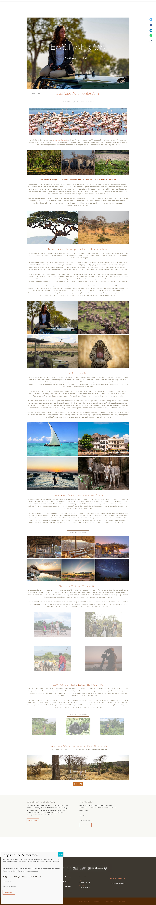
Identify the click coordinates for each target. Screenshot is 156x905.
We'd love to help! (78, 771)
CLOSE (61, 854)
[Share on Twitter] (151, 20)
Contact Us (83, 877)
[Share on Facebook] (151, 26)
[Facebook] (75, 784)
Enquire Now (32, 820)
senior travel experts (60, 140)
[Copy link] (151, 42)
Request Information (117, 878)
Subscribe (85, 825)
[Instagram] (80, 784)
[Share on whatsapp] (151, 37)
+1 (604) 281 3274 (84, 887)
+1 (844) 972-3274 (84, 882)
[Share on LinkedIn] (151, 31)
